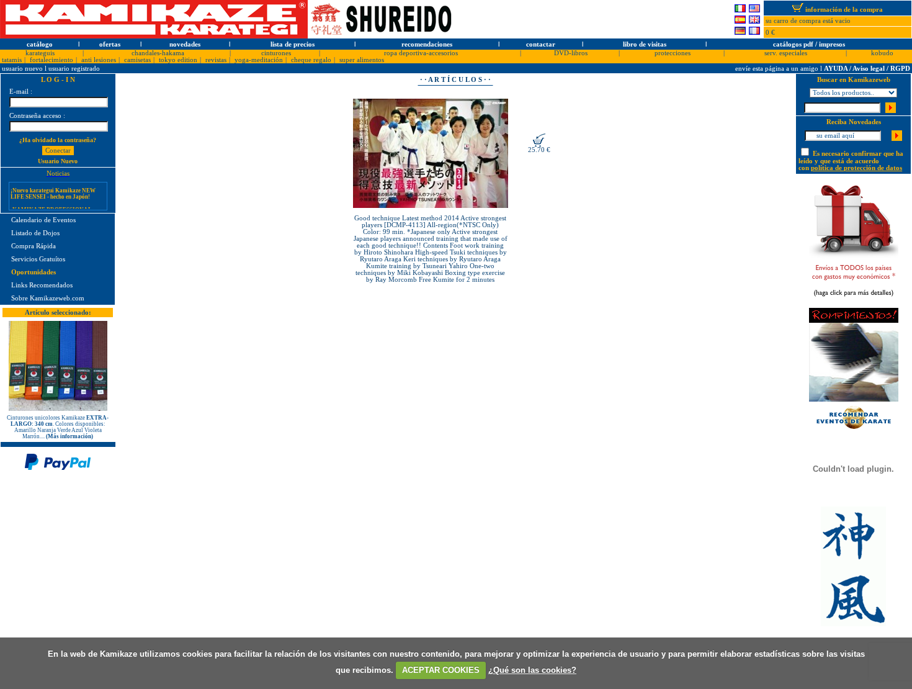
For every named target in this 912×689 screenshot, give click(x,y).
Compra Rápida (33, 246)
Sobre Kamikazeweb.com (47, 298)
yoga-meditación (259, 59)
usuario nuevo (23, 68)
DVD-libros (571, 53)
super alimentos (361, 59)
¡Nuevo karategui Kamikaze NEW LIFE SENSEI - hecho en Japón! (53, 188)
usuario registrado (74, 68)
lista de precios (292, 44)
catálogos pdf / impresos (809, 44)
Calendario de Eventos (43, 220)
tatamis (12, 59)
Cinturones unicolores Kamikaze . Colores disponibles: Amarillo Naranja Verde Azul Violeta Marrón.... (58, 427)
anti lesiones (98, 59)
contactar (540, 44)
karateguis (40, 53)
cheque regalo (311, 59)
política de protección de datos (856, 167)
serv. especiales (785, 53)
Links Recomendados (42, 285)
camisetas (137, 59)
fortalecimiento (51, 59)
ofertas (109, 44)
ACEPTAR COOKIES (441, 670)
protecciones (673, 53)
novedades (184, 44)
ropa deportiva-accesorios (421, 53)
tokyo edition (178, 59)
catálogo (40, 44)
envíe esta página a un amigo (777, 68)
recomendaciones (426, 44)
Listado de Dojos (35, 233)
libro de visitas (644, 44)
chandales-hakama (158, 53)
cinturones (276, 53)
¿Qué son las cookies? (532, 670)
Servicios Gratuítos (38, 259)
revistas (215, 59)
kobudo (882, 53)
